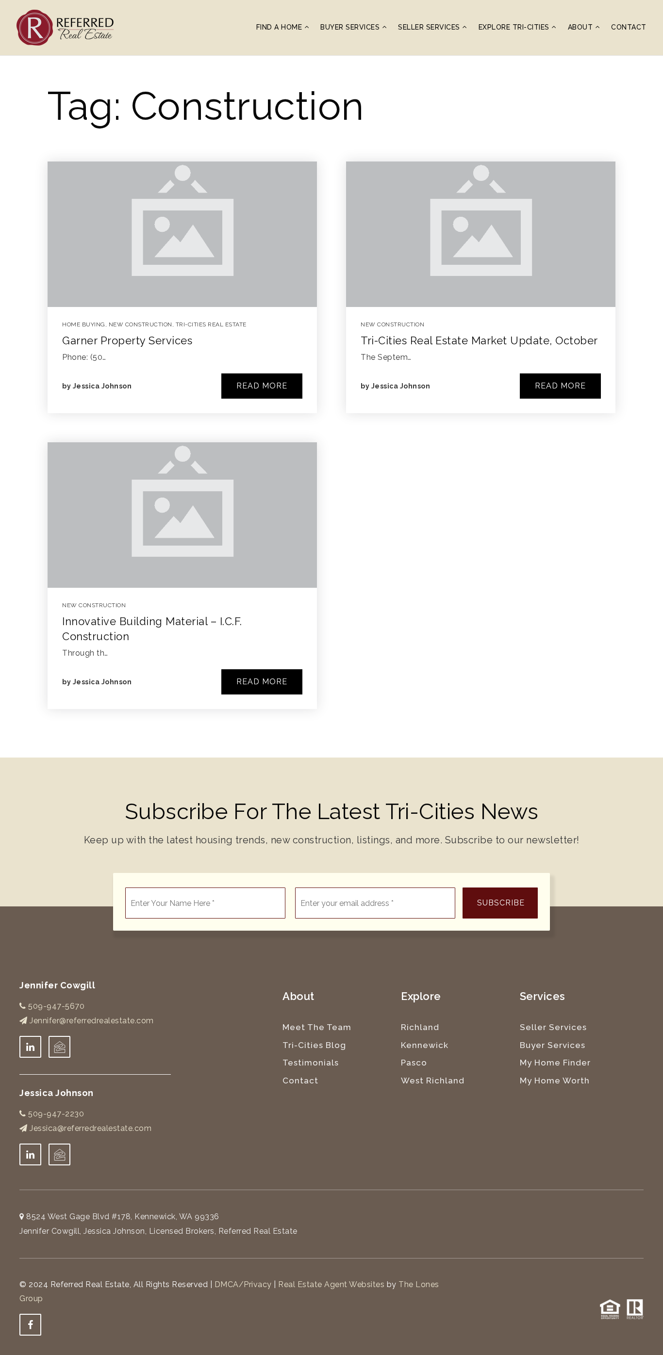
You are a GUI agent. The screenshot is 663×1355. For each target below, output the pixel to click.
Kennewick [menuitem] (424, 1045)
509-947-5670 (55, 1006)
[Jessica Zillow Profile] (59, 1047)
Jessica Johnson (102, 386)
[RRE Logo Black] (65, 27)
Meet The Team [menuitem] (316, 1027)
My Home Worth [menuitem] (555, 1080)
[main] (331, 407)
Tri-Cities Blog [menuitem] (314, 1045)
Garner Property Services (127, 340)
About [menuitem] (581, 27)
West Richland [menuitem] (432, 1080)
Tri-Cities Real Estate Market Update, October (479, 340)
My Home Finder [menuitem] (555, 1062)
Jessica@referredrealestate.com (90, 1128)
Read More (261, 385)
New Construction (140, 324)
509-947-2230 (55, 1113)
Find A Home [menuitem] (280, 27)
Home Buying (83, 324)
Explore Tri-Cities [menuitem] (515, 27)
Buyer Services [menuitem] (351, 27)
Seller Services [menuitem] (430, 27)
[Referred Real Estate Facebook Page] (30, 1325)
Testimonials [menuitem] (310, 1062)
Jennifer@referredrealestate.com (92, 1020)
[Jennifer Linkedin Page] (30, 1047)
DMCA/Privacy (243, 1284)
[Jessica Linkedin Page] (30, 1154)
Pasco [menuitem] (414, 1062)
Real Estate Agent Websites (331, 1284)
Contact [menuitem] (628, 27)
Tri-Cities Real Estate (211, 324)
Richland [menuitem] (420, 1027)
